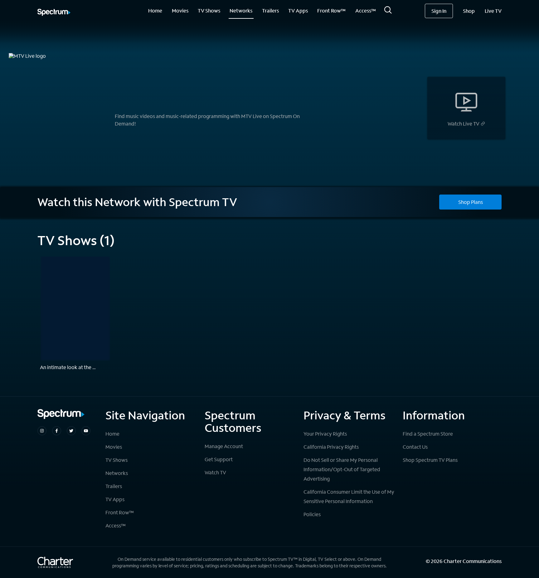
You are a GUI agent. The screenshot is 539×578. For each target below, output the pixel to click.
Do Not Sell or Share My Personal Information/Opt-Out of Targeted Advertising (341, 469)
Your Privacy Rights (325, 433)
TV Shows (209, 10)
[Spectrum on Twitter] (71, 430)
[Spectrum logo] (53, 13)
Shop (469, 10)
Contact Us (415, 446)
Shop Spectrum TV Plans (430, 460)
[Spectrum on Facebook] (56, 430)
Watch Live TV (463, 124)
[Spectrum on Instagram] (41, 430)
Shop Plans (470, 202)
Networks (241, 10)
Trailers (270, 10)
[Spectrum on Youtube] (85, 430)
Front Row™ (331, 10)
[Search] (388, 11)
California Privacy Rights (331, 446)
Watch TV (215, 472)
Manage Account (224, 446)
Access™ (365, 10)
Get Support (219, 459)
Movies (180, 10)
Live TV (493, 10)
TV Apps (298, 10)
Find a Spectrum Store (428, 433)
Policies (312, 514)
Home (155, 10)
